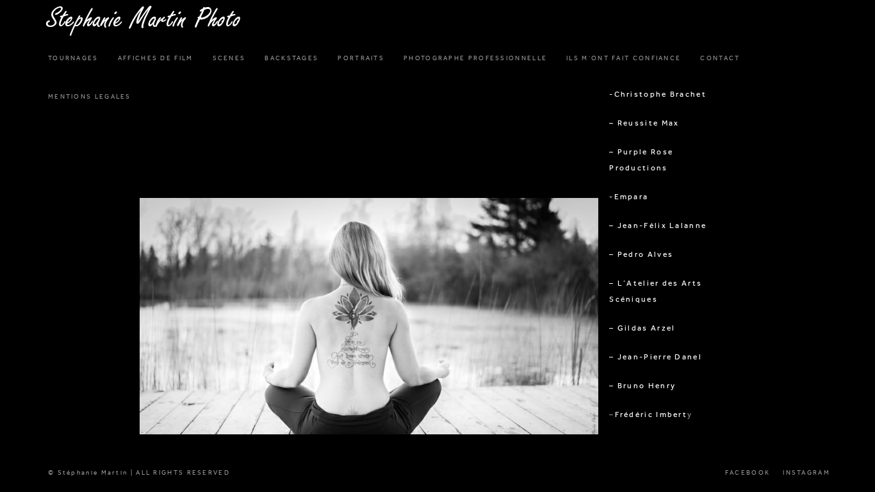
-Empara (628, 196)
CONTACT (720, 58)
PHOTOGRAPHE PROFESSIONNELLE (475, 58)
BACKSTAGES (291, 58)
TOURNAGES (73, 58)
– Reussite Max (644, 123)
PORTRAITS (361, 58)
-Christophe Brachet (658, 94)
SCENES (229, 58)
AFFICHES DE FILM (155, 58)
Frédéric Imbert (651, 414)
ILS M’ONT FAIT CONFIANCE (623, 58)
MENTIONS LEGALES (89, 97)
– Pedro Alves (641, 254)
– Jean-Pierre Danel (655, 356)
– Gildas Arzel (642, 328)
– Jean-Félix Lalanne (658, 225)
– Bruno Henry (642, 385)
